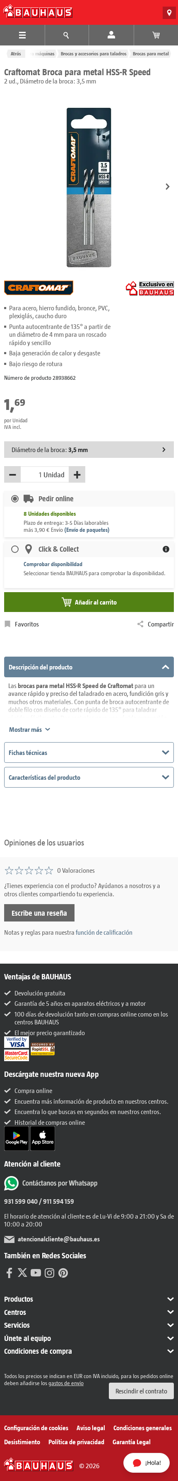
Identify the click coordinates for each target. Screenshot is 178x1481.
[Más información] (166, 549)
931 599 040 (21, 1201)
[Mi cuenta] (111, 35)
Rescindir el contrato (141, 1391)
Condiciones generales (142, 1427)
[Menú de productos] (22, 35)
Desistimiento (22, 1441)
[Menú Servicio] (67, 35)
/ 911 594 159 (56, 1201)
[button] (167, 187)
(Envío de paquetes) (87, 529)
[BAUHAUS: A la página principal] (37, 11)
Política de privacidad (76, 1441)
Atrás (16, 53)
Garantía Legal (132, 1441)
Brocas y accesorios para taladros (94, 53)
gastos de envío (66, 1382)
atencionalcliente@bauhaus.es (59, 1239)
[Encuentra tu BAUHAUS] (169, 13)
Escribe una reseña (39, 912)
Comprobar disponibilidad (53, 563)
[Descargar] (17, 1137)
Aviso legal (91, 1427)
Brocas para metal (151, 53)
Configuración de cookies (36, 1427)
